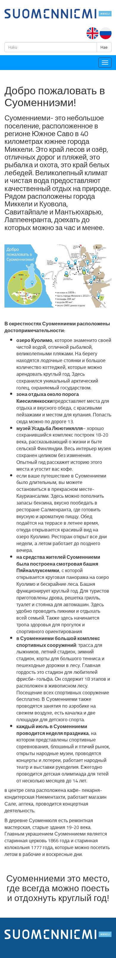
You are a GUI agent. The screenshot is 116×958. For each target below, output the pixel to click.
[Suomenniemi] (58, 13)
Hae (104, 47)
